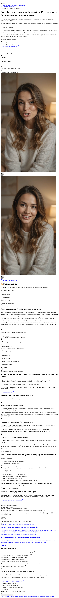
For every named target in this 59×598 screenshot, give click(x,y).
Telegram (48, 596)
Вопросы (22, 5)
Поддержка (35, 596)
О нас (52, 596)
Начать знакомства (6, 392)
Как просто (11, 5)
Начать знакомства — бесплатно (12, 581)
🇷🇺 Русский (4, 595)
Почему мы (4, 5)
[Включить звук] (2, 173)
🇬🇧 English (10, 595)
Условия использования (25, 596)
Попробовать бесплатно (9, 46)
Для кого (17, 5)
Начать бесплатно (9, 6)
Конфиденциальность (11, 596)
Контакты (42, 596)
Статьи (3, 596)
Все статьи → (5, 545)
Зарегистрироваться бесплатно (12, 500)
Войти (2, 6)
